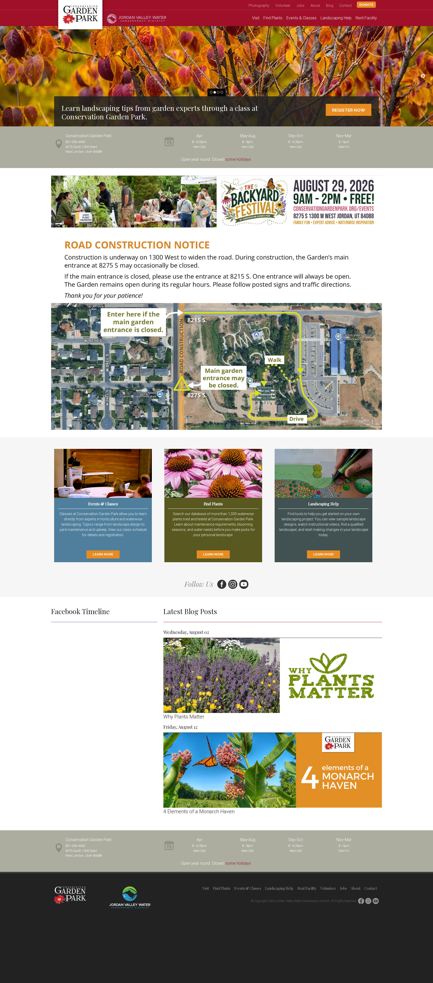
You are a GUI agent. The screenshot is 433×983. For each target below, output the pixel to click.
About (315, 6)
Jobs (300, 6)
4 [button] (222, 92)
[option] (216, 76)
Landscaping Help (279, 888)
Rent (366, 18)
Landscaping (336, 18)
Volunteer (282, 6)
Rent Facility (306, 888)
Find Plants (221, 888)
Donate (366, 5)
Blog (329, 6)
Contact (345, 6)
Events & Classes (247, 888)
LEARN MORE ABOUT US (340, 110)
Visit (255, 18)
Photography (259, 6)
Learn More (103, 554)
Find (272, 18)
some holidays (238, 159)
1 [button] (211, 92)
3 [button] (218, 92)
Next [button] (422, 76)
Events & (301, 18)
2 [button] (214, 92)
